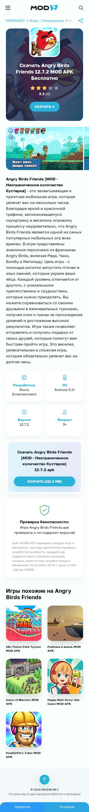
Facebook (22, 807)
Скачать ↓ (45, 106)
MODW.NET (15, 20)
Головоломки (53, 20)
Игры (34, 20)
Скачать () (44, 481)
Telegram (66, 807)
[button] (81, 8)
